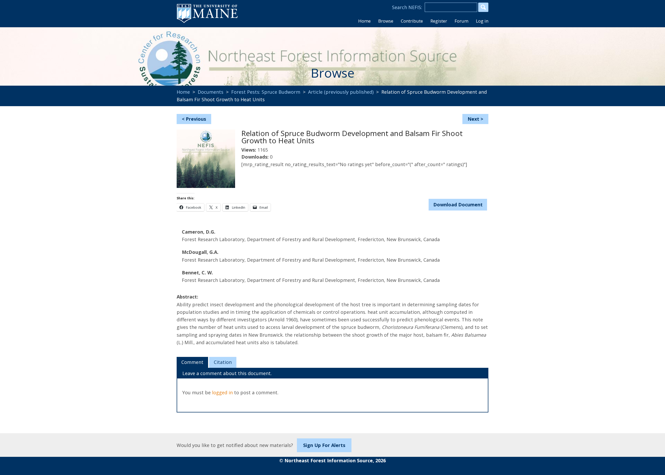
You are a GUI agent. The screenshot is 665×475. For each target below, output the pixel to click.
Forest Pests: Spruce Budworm (265, 92)
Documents (210, 92)
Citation (223, 362)
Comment (192, 362)
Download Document (458, 204)
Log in (482, 21)
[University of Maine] (207, 22)
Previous (196, 119)
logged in (222, 392)
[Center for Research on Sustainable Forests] (212, 53)
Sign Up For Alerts (324, 445)
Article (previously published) (341, 92)
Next (473, 119)
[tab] (192, 362)
